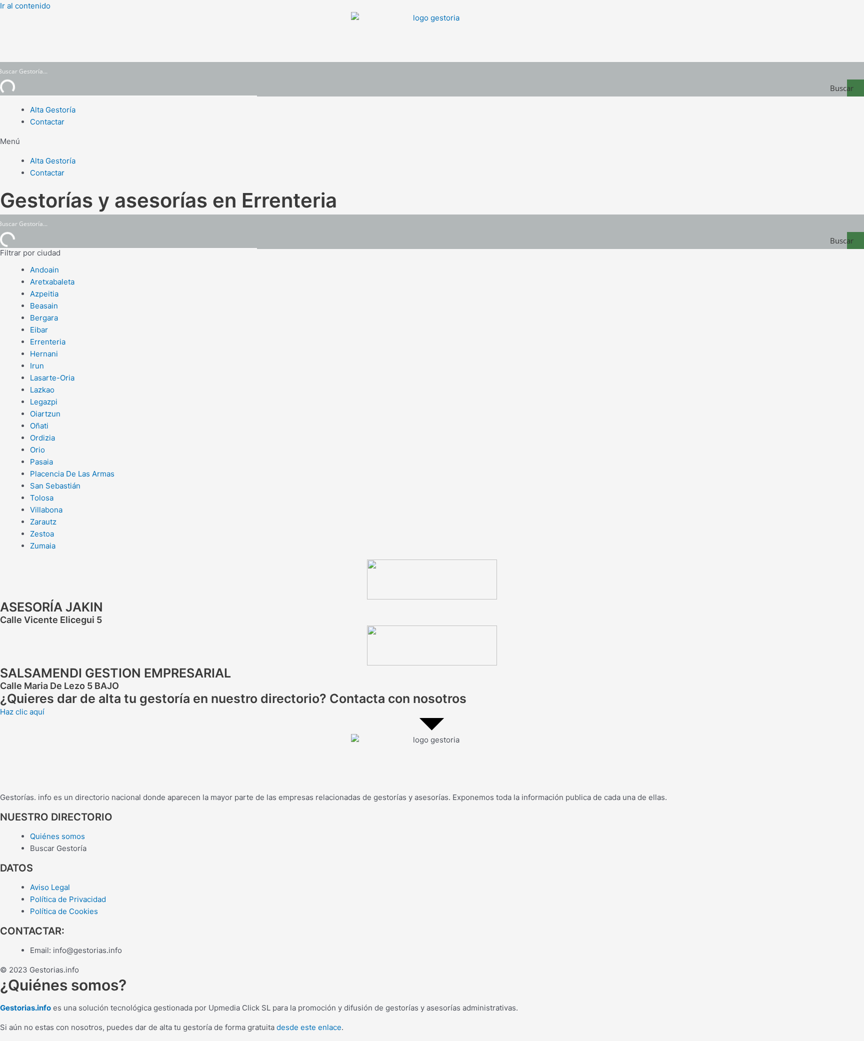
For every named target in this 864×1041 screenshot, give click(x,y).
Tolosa (42, 497)
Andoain (44, 269)
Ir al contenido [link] (25, 5)
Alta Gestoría (53, 109)
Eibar (39, 329)
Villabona (46, 509)
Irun (37, 365)
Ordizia (42, 437)
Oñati (39, 425)
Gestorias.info (25, 1007)
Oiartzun (45, 413)
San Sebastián (55, 485)
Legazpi (44, 401)
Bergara (44, 317)
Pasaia (41, 461)
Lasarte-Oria (52, 377)
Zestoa (42, 533)
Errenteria (48, 341)
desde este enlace (309, 1027)
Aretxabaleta (52, 281)
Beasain (44, 305)
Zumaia (43, 545)
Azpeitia (44, 293)
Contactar (47, 121)
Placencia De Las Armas (72, 473)
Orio (37, 449)
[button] (432, 142)
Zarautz (43, 521)
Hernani (44, 353)
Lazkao (42, 389)
